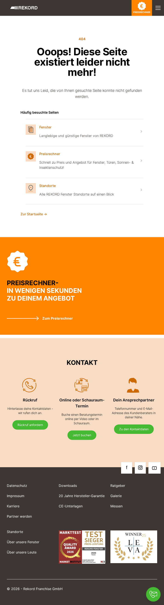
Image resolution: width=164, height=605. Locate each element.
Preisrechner (141, 12)
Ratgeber (117, 485)
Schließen (141, 21)
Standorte (47, 186)
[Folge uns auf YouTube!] (154, 468)
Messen (116, 506)
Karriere (13, 506)
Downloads (68, 485)
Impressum (15, 496)
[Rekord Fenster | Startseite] (24, 7)
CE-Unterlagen (71, 506)
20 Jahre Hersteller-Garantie (82, 496)
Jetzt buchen (82, 435)
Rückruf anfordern (30, 425)
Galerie (116, 496)
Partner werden (19, 516)
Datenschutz (17, 485)
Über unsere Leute (22, 552)
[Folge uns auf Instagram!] (140, 468)
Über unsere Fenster (23, 542)
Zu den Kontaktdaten (134, 429)
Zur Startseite (33, 214)
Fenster (45, 127)
